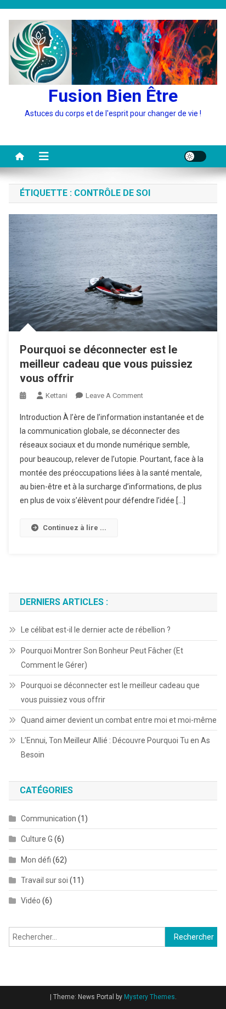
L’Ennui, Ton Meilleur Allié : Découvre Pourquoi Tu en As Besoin (115, 747)
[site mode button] (195, 156)
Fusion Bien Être (113, 95)
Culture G (37, 839)
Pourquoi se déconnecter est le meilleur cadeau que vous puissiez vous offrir (106, 364)
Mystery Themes (149, 997)
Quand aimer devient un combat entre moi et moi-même (119, 720)
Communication (48, 818)
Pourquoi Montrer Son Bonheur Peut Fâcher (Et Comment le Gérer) (102, 657)
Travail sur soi (44, 880)
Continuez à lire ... (74, 527)
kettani (56, 395)
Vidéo (31, 900)
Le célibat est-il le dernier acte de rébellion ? (96, 629)
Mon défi (36, 859)
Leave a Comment (114, 395)
